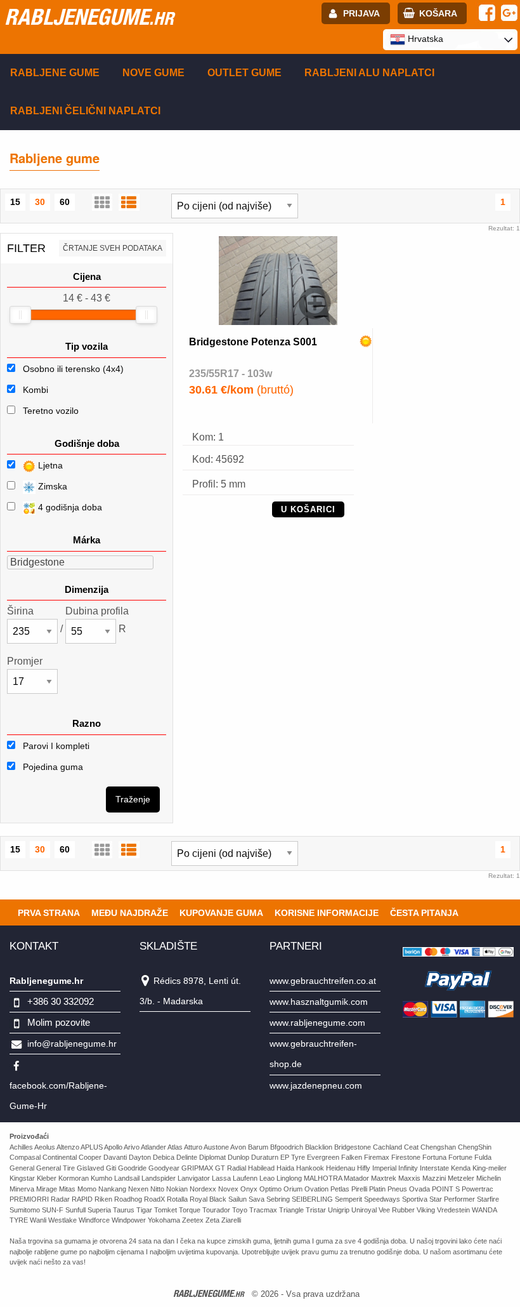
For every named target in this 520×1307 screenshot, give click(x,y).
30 (40, 202)
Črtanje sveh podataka (112, 248)
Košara (438, 13)
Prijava (361, 13)
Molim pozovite (58, 1022)
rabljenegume (89, 16)
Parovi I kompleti (54, 746)
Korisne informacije (327, 913)
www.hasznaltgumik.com (319, 1002)
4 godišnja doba (69, 507)
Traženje (132, 799)
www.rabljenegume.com (317, 1023)
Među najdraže (129, 913)
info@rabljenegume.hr (72, 1043)
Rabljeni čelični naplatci (85, 110)
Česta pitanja (424, 913)
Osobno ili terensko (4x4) (73, 369)
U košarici (308, 509)
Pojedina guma (51, 767)
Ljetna (49, 465)
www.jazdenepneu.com (316, 1085)
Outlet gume (244, 72)
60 (65, 202)
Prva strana (49, 913)
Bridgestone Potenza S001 (253, 341)
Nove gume (153, 72)
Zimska (51, 486)
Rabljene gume (55, 72)
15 (15, 202)
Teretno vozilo (51, 411)
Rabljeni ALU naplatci (369, 72)
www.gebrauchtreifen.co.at (323, 981)
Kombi (35, 390)
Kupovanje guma (221, 913)
